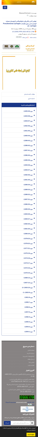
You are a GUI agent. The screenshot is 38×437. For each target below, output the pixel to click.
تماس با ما (31, 362)
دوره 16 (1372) (28, 267)
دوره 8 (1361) (28, 297)
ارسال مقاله (31, 359)
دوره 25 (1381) (28, 228)
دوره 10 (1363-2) (27, 287)
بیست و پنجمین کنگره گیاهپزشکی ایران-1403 (21, 374)
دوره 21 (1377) (28, 248)
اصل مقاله (21, 37)
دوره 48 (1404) (28, 116)
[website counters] (27, 397)
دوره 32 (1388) (28, 194)
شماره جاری (31, 98)
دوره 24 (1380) (28, 233)
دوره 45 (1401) (28, 130)
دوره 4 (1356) (28, 316)
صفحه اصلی (31, 350)
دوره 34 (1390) (28, 184)
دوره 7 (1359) (28, 302)
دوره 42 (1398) (28, 145)
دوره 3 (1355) (28, 321)
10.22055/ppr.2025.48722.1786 (23, 31)
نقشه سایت (31, 365)
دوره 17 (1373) (28, 263)
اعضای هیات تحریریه (28, 356)
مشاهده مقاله (33, 37)
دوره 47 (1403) (28, 120)
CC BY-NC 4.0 (30, 403)
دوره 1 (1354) (28, 331)
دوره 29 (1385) (28, 209)
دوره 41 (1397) (28, 150)
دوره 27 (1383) (28, 218)
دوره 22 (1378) (28, 243)
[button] (25, 430)
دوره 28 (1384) (28, 214)
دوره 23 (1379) (28, 238)
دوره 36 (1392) (28, 174)
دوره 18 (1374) (28, 258)
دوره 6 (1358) (28, 307)
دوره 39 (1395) (28, 160)
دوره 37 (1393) (28, 169)
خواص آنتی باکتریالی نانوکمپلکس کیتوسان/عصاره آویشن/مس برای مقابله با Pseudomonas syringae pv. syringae (19, 23)
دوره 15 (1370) (28, 272)
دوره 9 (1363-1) (28, 292)
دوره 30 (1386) (28, 204)
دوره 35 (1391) (28, 179)
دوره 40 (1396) (28, 155)
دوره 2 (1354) (28, 326)
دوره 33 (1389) (28, 189)
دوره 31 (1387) (28, 199)
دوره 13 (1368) (28, 277)
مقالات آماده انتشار (29, 94)
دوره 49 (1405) (28, 111)
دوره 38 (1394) (28, 165)
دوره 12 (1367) (28, 282)
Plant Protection (11, 402)
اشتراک (7, 422)
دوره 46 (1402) (28, 125)
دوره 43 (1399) (28, 140)
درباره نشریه (30, 353)
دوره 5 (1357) (28, 312)
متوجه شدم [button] (31, 434)
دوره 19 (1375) (28, 253)
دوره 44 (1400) (28, 135)
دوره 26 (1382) (28, 223)
